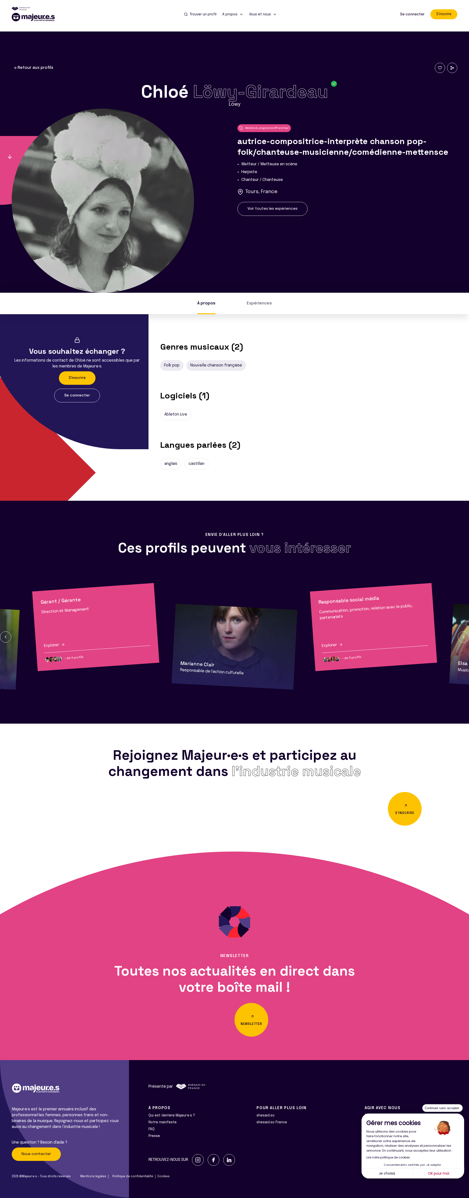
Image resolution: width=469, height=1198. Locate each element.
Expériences (259, 303)
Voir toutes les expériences (272, 209)
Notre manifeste (163, 1122)
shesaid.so (265, 1115)
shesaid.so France (271, 1122)
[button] (5, 637)
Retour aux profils (35, 68)
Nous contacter (36, 1154)
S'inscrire (443, 14)
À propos (206, 303)
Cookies (163, 1176)
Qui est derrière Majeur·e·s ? (172, 1115)
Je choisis (387, 1173)
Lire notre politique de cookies (388, 1157)
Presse (154, 1136)
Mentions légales (93, 1176)
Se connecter (412, 14)
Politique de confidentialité (132, 1176)
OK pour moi (438, 1173)
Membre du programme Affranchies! (267, 128)
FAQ (152, 1129)
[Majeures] (36, 17)
